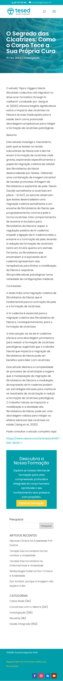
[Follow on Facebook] (34, 675)
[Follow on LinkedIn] (47, 675)
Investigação (31, 58)
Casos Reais (17, 601)
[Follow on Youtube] (54, 675)
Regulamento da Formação (20, 661)
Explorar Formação (31, 503)
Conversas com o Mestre (26, 607)
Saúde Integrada (20, 624)
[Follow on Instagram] (41, 675)
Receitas (15, 618)
